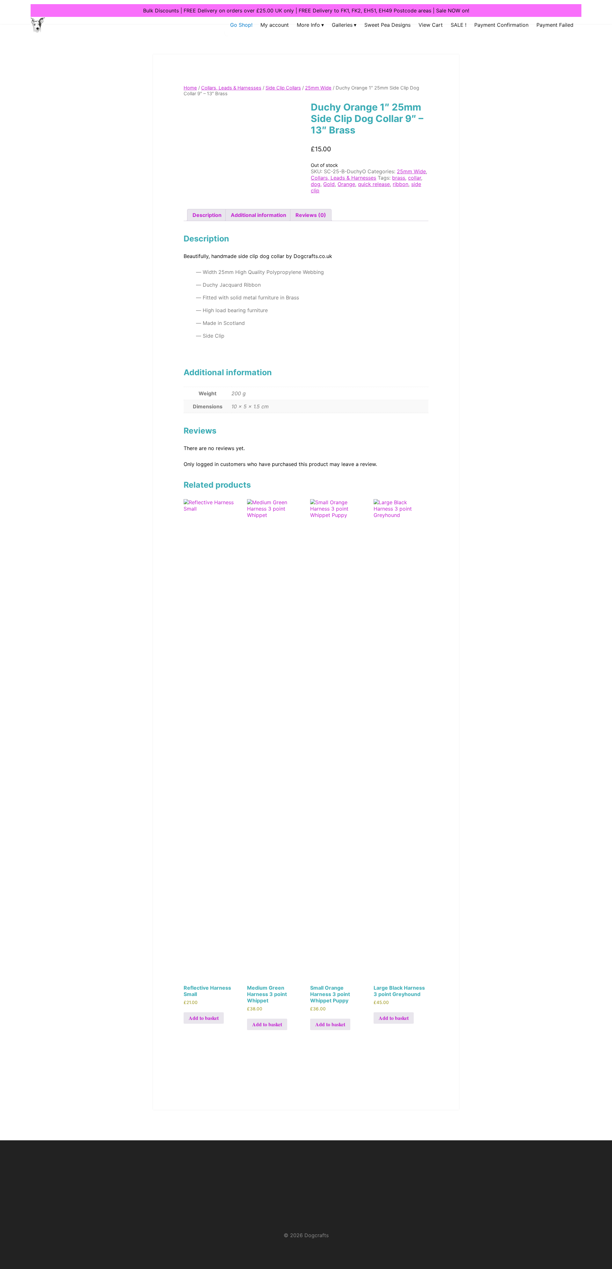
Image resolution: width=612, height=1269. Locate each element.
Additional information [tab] (258, 215)
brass (398, 178)
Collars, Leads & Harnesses (231, 88)
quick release (374, 184)
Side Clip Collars (283, 88)
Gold (329, 184)
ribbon (400, 184)
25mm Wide (318, 88)
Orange (346, 184)
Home (190, 88)
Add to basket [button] (204, 1018)
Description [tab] (207, 215)
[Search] (222, 39)
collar (414, 178)
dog (315, 184)
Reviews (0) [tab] (310, 215)
